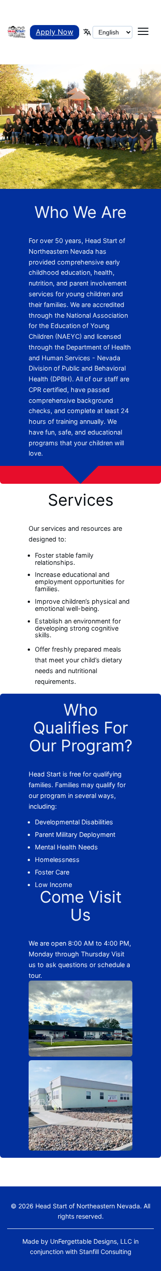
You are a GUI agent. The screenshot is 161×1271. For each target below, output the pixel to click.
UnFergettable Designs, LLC (91, 1241)
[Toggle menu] (143, 32)
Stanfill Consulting (105, 1251)
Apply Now (54, 31)
